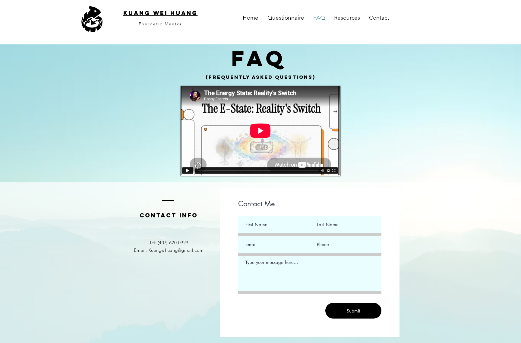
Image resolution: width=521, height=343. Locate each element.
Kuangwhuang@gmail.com (176, 250)
